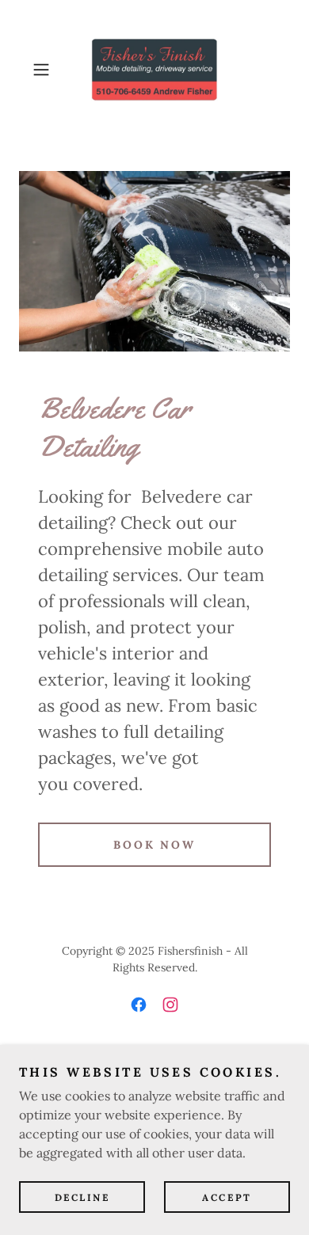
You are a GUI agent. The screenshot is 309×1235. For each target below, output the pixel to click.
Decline (82, 1197)
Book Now (154, 845)
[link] (154, 69)
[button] (44, 70)
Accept (226, 1197)
